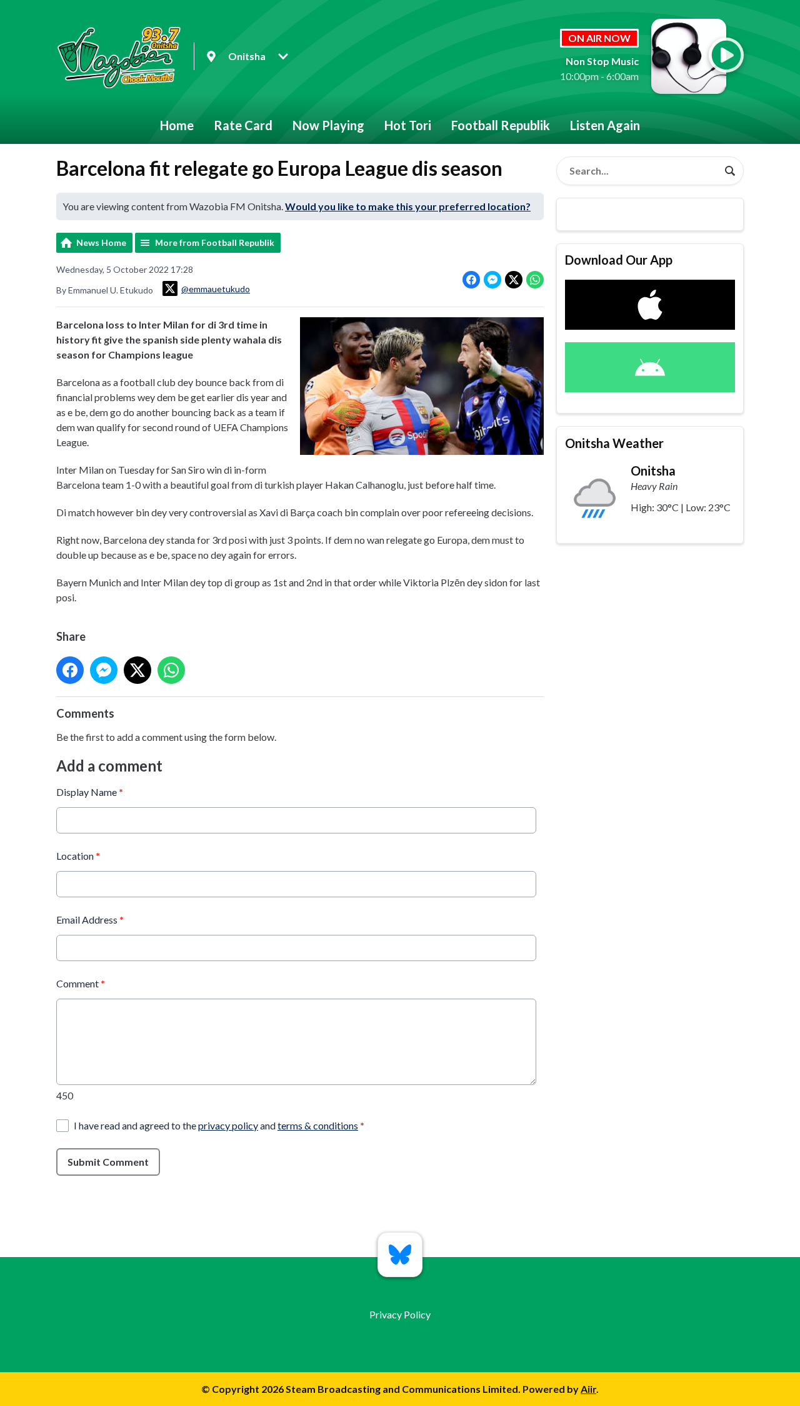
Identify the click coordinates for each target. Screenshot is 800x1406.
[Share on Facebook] (471, 279)
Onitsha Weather (614, 443)
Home (177, 125)
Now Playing (328, 125)
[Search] (730, 170)
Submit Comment (108, 1162)
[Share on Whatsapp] (535, 279)
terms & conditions (318, 1125)
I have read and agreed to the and (219, 1125)
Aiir (588, 1389)
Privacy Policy (400, 1314)
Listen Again (605, 125)
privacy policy (228, 1125)
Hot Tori (407, 125)
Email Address (90, 919)
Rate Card (243, 125)
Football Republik (500, 125)
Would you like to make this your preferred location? (408, 206)
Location (78, 856)
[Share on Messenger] (492, 279)
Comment (80, 983)
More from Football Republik (214, 242)
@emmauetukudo (215, 288)
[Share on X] (513, 279)
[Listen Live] (726, 55)
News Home (101, 242)
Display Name (89, 792)
